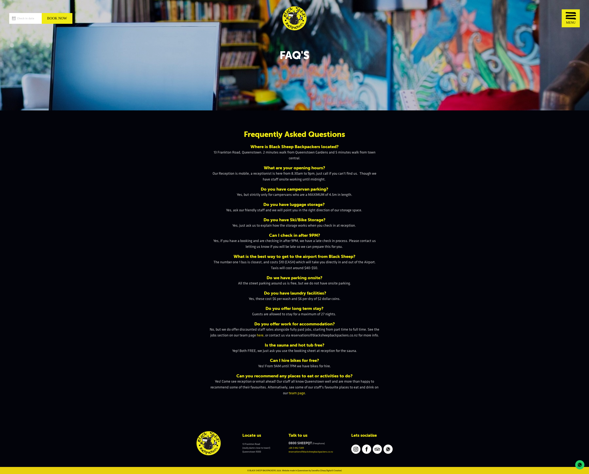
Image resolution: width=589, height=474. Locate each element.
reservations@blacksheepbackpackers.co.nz (311, 451)
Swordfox (315, 470)
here (260, 335)
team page (297, 393)
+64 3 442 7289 (296, 447)
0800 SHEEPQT (300, 442)
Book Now (57, 18)
